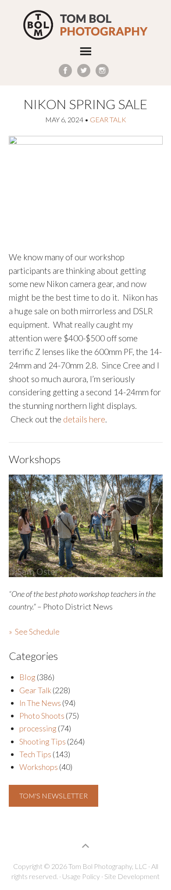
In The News (40, 703)
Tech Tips (35, 754)
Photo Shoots (41, 715)
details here (84, 419)
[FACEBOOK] (65, 70)
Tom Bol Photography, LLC (85, 25)
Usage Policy (81, 876)
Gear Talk (108, 119)
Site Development (132, 876)
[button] (85, 53)
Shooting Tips (42, 741)
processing (38, 728)
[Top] (85, 845)
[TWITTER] (83, 70)
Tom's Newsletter (53, 795)
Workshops (38, 767)
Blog (27, 677)
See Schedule (37, 631)
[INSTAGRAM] (102, 70)
